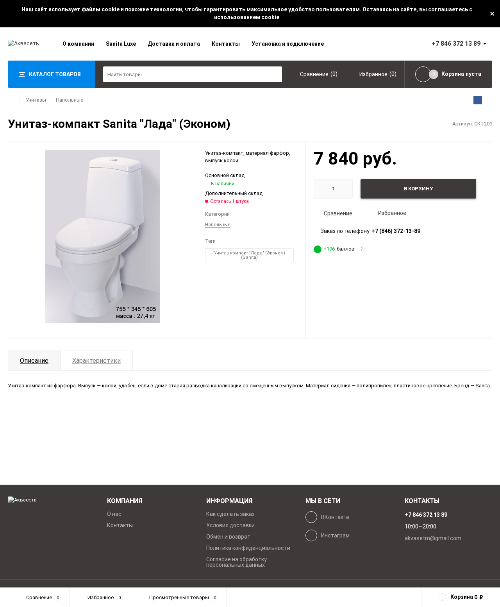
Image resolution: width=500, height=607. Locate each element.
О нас (114, 514)
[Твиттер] (488, 100)
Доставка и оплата (174, 44)
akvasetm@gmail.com (433, 538)
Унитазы (36, 100)
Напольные (69, 100)
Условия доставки (230, 525)
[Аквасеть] (51, 500)
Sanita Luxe (121, 44)
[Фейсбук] (477, 100)
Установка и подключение (288, 44)
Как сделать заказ (230, 514)
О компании (78, 44)
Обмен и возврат (228, 536)
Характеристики (96, 360)
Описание (34, 360)
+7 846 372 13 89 (456, 43)
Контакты (226, 44)
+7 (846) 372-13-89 (395, 231)
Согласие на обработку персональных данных (236, 562)
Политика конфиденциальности (248, 548)
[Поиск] (274, 74)
